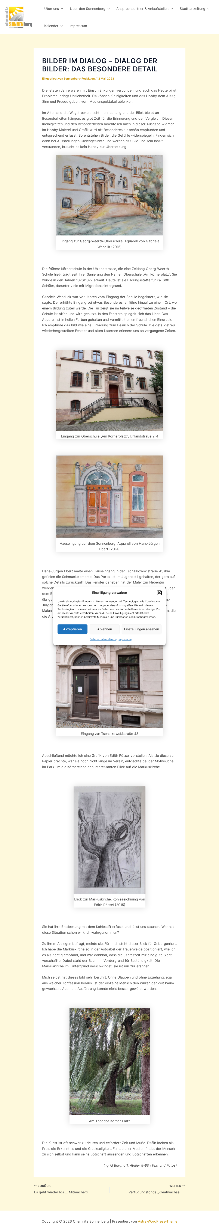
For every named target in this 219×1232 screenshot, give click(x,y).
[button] (159, 593)
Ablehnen (104, 629)
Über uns (51, 8)
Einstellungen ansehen (141, 629)
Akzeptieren (72, 629)
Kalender (51, 26)
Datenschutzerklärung (103, 639)
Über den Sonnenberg (87, 8)
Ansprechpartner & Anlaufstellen (142, 8)
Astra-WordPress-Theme (157, 1221)
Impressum (125, 639)
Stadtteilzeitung (192, 8)
